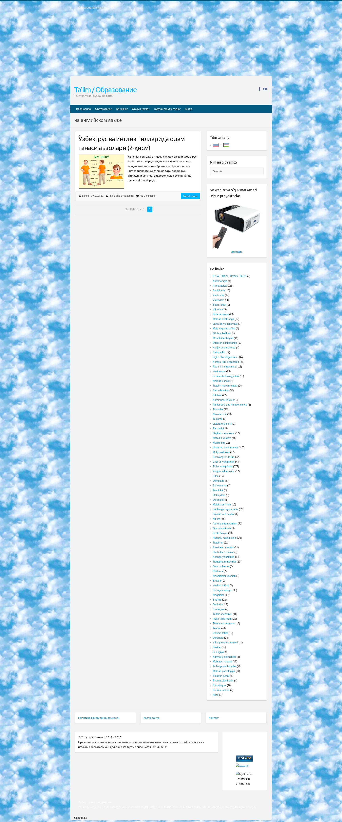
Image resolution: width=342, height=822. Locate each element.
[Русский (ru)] (216, 144)
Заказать (236, 251)
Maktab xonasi (221, 380)
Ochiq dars (219, 495)
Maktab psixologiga (224, 671)
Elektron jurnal (221, 675)
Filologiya (218, 652)
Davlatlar (218, 604)
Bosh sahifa (83, 108)
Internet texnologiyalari (226, 376)
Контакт (214, 717)
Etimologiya (219, 685)
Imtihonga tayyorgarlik (225, 509)
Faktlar (217, 647)
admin (85, 195)
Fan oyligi (218, 428)
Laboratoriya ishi (222, 423)
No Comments (147, 195)
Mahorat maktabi (222, 661)
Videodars (218, 300)
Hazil (215, 694)
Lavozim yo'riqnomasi (225, 323)
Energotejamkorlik (223, 680)
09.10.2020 (97, 195)
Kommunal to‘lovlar (224, 399)
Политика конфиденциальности (98, 717)
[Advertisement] (171, 45)
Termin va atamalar (224, 623)
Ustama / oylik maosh (225, 447)
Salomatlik (219, 352)
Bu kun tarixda (221, 690)
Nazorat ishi (219, 414)
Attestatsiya (220, 285)
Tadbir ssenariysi (222, 613)
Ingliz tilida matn (222, 618)
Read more (190, 196)
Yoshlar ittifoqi (221, 585)
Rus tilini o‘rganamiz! (225, 366)
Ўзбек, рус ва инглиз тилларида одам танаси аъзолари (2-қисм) (131, 143)
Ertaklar (217, 580)
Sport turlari (219, 304)
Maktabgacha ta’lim (224, 328)
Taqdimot (218, 542)
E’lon (215, 476)
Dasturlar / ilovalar (223, 552)
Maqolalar (218, 594)
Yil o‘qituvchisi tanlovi (225, 642)
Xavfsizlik (218, 295)
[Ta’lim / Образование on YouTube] (265, 89)
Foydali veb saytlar (224, 514)
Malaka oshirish (222, 504)
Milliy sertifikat (221, 452)
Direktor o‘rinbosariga (225, 342)
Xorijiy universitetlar (224, 347)
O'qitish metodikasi (224, 433)
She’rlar (217, 599)
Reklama (218, 571)
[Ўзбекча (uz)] (226, 144)
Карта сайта (151, 717)
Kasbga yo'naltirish (223, 556)
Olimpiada (218, 480)
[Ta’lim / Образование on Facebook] (259, 89)
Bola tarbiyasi (220, 314)
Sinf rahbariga (221, 390)
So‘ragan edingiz (222, 590)
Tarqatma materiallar (224, 561)
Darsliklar (122, 108)
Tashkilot (218, 490)
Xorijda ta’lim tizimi (224, 471)
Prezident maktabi (223, 547)
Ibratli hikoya (220, 533)
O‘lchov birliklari (222, 333)
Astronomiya (220, 280)
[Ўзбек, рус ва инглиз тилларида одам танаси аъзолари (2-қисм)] (101, 171)
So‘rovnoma (219, 485)
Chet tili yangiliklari (223, 461)
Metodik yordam (222, 437)
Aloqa (188, 108)
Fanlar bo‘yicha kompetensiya (230, 404)
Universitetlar (103, 108)
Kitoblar (217, 395)
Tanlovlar (218, 409)
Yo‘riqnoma (219, 371)
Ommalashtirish (222, 528)
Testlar (216, 628)
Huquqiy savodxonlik (225, 537)
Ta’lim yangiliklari (222, 466)
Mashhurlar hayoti (223, 338)
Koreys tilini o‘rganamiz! (226, 361)
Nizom (216, 518)
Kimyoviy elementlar (224, 656)
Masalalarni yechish (224, 575)
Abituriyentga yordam (225, 523)
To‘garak (217, 418)
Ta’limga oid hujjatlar (224, 666)
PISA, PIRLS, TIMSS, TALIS (229, 276)
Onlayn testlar (140, 108)
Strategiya (218, 609)
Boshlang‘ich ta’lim (223, 456)
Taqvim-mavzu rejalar (167, 108)
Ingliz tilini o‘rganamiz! (122, 195)
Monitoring (219, 442)
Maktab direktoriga (223, 319)
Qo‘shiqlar (218, 499)
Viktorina (218, 309)
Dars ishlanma (221, 566)
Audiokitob (219, 290)
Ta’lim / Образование (105, 89)
